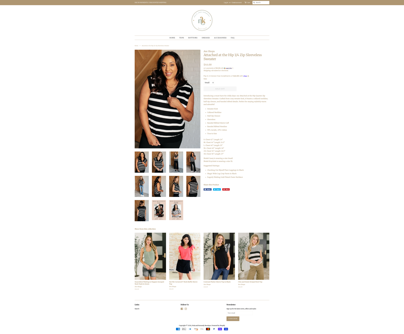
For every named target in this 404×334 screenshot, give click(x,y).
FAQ (233, 38)
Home (172, 38)
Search (137, 309)
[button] (236, 68)
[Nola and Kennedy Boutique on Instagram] (186, 309)
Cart (248, 2)
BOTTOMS (193, 38)
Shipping (207, 70)
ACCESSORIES (220, 38)
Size (205, 79)
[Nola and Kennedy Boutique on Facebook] (182, 309)
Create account (237, 2)
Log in (226, 2)
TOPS (181, 38)
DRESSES (206, 38)
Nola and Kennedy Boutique (201, 325)
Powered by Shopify (218, 325)
